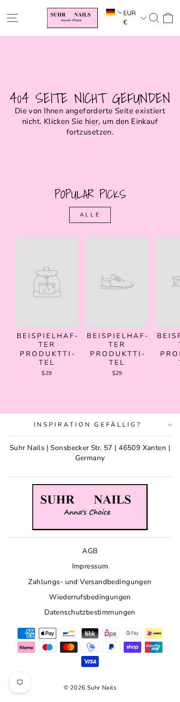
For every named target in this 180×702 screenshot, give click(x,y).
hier (92, 121)
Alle (90, 214)
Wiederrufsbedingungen (90, 597)
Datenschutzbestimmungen (90, 612)
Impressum (90, 566)
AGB (89, 551)
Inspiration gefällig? (88, 425)
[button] (113, 12)
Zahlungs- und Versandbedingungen (89, 581)
